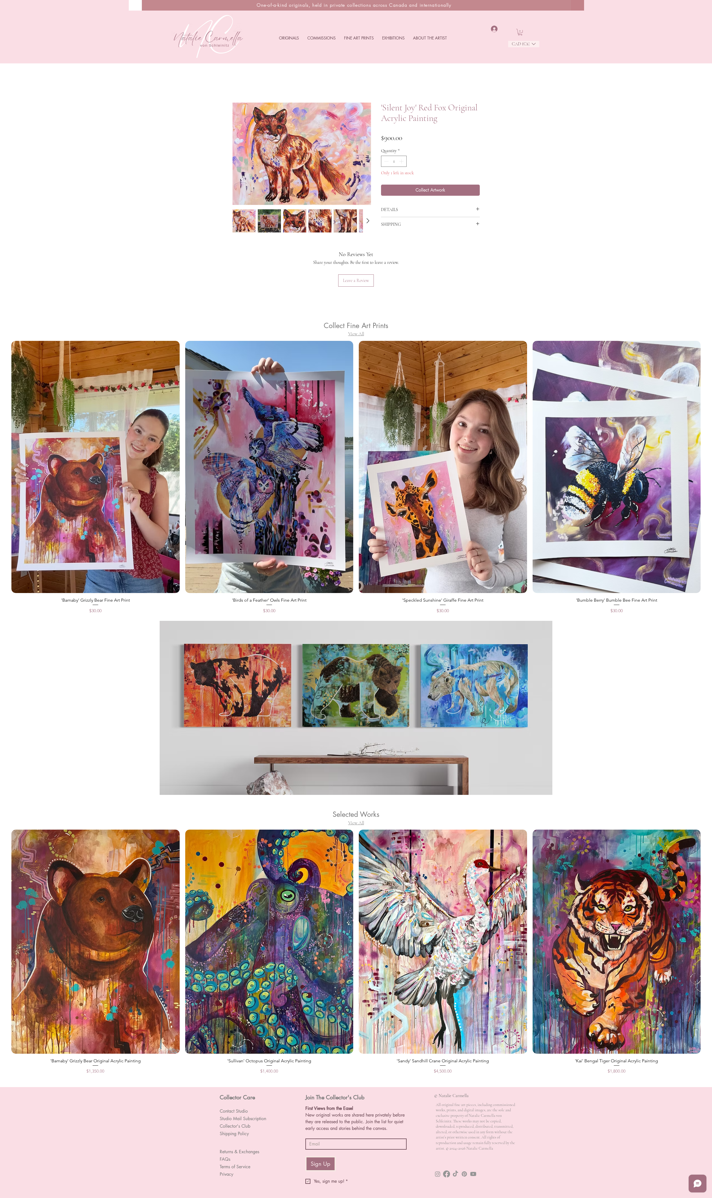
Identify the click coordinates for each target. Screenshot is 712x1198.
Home (237, 83)
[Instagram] (437, 1131)
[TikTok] (455, 1131)
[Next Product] (708, 431)
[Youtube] (473, 1131)
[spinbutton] (394, 162)
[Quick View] (95, 899)
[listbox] (523, 44)
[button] (289, 38)
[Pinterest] (464, 1131)
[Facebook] (446, 1131)
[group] (356, 442)
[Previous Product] (3, 431)
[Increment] (402, 162)
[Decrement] (386, 162)
